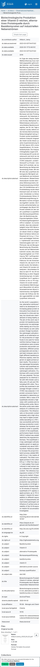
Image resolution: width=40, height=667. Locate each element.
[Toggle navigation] (36, 4)
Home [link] (3, 11)
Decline (12, 664)
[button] (7, 4)
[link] (36, 635)
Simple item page (20, 34)
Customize (20, 664)
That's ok (5, 664)
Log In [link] (29, 4)
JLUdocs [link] (11, 11)
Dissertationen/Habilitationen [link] (25, 11)
